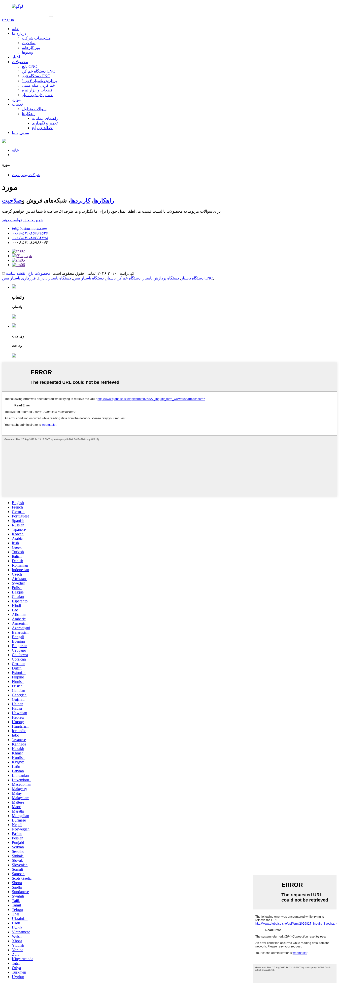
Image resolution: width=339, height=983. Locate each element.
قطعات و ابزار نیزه (37, 90)
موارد (16, 99)
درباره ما (19, 33)
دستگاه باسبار (192, 278)
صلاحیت (28, 43)
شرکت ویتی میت (26, 175)
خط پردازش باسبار (37, 95)
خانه (15, 29)
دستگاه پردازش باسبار (160, 278)
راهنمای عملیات (45, 118)
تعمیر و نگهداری (45, 123)
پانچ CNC (29, 66)
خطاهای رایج (42, 128)
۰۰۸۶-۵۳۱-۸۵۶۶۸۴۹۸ (30, 238)
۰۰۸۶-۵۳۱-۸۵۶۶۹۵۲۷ (30, 233)
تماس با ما (20, 132)
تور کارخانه (31, 47)
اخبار (16, 57)
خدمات (18, 104)
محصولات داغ (39, 273)
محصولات (20, 62)
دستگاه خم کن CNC (38, 71)
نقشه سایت (15, 273)
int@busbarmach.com (29, 228)
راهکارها (28, 114)
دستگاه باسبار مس (88, 278)
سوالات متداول (34, 109)
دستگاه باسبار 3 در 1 (54, 278)
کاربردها (80, 200)
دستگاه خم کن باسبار (123, 278)
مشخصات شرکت (36, 38)
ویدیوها (27, 52)
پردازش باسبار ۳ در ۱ (39, 81)
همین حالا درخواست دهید (22, 220)
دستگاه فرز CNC (36, 76)
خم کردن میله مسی (38, 85)
